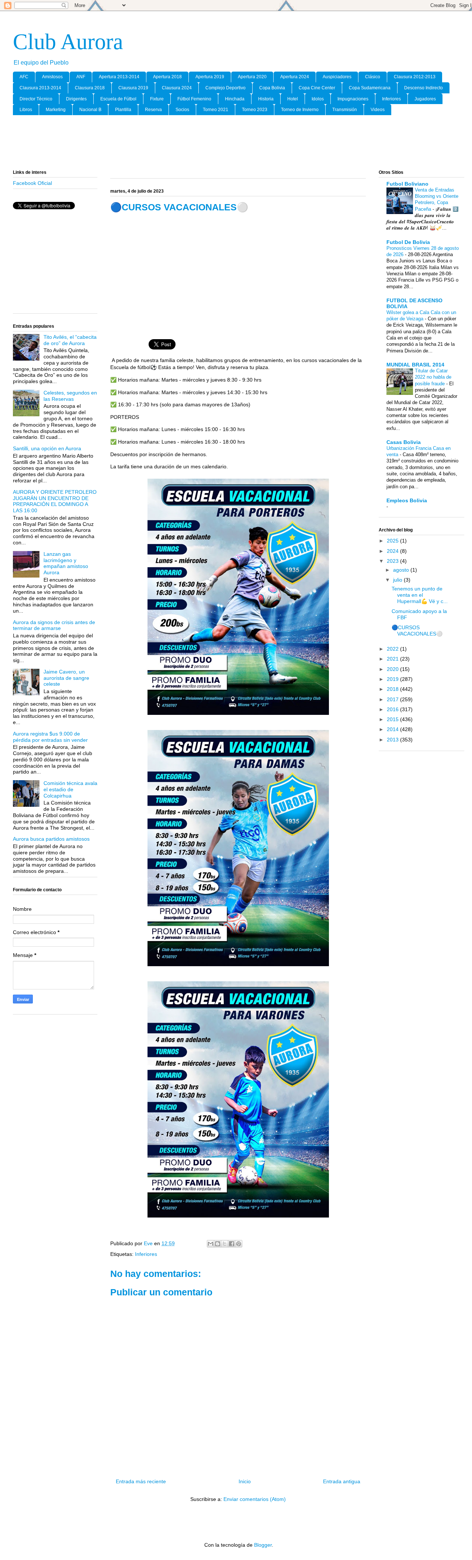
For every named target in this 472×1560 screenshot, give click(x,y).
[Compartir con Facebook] (231, 1243)
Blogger (263, 1545)
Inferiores (391, 98)
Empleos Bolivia (406, 500)
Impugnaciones (352, 98)
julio (398, 580)
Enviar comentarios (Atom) (254, 1499)
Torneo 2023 (254, 109)
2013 (393, 740)
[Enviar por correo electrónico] (210, 1243)
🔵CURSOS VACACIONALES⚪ (417, 630)
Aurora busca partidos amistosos (51, 839)
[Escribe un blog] (217, 1243)
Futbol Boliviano (407, 184)
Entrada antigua (341, 1481)
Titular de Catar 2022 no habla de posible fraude (433, 377)
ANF (80, 76)
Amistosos (52, 76)
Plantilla (123, 109)
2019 (393, 679)
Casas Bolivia (403, 442)
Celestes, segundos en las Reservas (70, 396)
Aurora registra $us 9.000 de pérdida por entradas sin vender (50, 737)
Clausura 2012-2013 (414, 76)
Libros (26, 109)
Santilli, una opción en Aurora (47, 448)
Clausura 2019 (133, 87)
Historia (266, 98)
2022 (393, 649)
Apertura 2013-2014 (119, 76)
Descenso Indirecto (423, 87)
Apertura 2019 (209, 76)
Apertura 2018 (167, 76)
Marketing (56, 109)
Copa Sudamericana (370, 87)
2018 (393, 689)
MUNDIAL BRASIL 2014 (415, 365)
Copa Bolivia (272, 87)
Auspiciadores (337, 76)
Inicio (245, 1481)
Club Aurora (68, 42)
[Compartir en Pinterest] (238, 1243)
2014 (393, 729)
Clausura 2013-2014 (40, 87)
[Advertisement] (238, 142)
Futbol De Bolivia (408, 242)
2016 (393, 709)
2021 (393, 659)
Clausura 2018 (90, 87)
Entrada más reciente (141, 1481)
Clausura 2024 (177, 87)
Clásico (372, 76)
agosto (401, 570)
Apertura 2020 (252, 76)
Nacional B (90, 109)
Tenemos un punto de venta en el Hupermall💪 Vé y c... (420, 595)
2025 (393, 541)
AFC (24, 76)
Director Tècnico (36, 98)
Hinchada (234, 98)
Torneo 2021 (215, 109)
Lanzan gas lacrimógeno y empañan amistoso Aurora (66, 563)
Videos (378, 109)
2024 (393, 551)
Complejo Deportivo (225, 87)
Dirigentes (76, 98)
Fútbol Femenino (194, 98)
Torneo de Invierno (300, 109)
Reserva (153, 109)
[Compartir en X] (224, 1243)
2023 (393, 561)
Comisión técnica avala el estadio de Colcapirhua (70, 789)
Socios (182, 109)
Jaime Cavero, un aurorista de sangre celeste (66, 678)
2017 (393, 699)
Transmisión (344, 109)
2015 (393, 719)
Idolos (318, 98)
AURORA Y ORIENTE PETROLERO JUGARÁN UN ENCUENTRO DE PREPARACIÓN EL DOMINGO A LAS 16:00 (55, 501)
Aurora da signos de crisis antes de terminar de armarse (54, 625)
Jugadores (425, 98)
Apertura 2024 (294, 76)
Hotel (292, 98)
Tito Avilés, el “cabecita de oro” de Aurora (70, 340)
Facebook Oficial (32, 183)
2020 (393, 669)
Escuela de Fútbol (118, 98)
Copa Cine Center (317, 87)
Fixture (157, 98)
